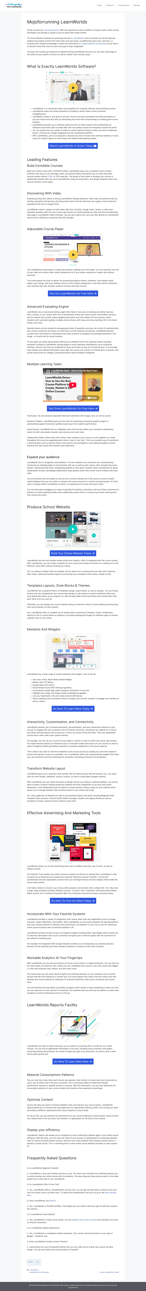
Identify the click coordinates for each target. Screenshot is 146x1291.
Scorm (52, 1201)
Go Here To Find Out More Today (71, 900)
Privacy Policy (124, 5)
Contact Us (110, 5)
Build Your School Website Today (71, 553)
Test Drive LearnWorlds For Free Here (71, 408)
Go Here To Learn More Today (71, 708)
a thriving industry (51, 30)
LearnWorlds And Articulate (39, 1272)
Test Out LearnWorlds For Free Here (71, 293)
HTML (50, 176)
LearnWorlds (78, 38)
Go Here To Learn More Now (71, 1061)
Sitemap (136, 5)
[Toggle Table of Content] (36, 1262)
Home (99, 5)
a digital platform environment (94, 44)
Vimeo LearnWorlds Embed (109, 1272)
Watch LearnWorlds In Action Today (71, 145)
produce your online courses (84, 1220)
